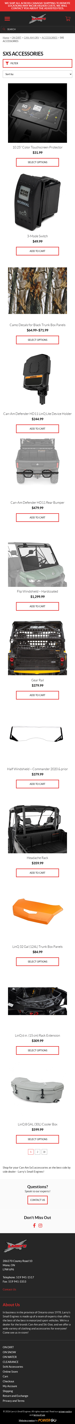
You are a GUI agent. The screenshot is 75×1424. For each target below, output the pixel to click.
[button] (7, 18)
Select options (37, 162)
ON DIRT (16, 37)
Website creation (27, 1420)
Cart (5, 1376)
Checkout (8, 1381)
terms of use (39, 1415)
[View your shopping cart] (67, 18)
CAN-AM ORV (31, 37)
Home (6, 37)
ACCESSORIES (49, 37)
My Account (10, 1386)
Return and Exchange (15, 1395)
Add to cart (37, 251)
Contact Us (37, 1200)
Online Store (10, 1371)
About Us (11, 1304)
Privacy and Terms (14, 1400)
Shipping (8, 1391)
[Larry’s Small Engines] (37, 18)
